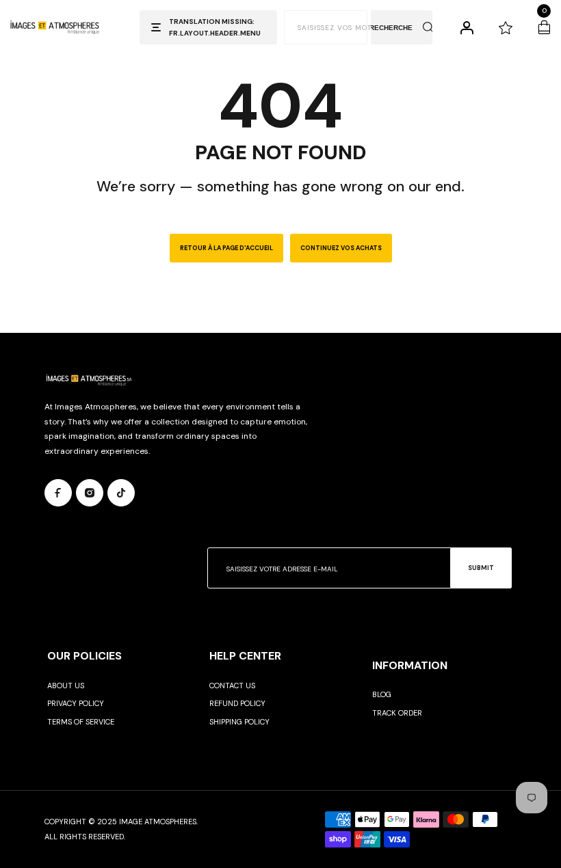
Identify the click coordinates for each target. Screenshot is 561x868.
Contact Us (232, 685)
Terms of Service (80, 722)
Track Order (397, 713)
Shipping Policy (239, 722)
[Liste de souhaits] (505, 27)
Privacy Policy (75, 703)
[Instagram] (89, 492)
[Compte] (466, 27)
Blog (381, 694)
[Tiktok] (121, 492)
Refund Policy (237, 703)
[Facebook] (58, 492)
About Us (65, 685)
